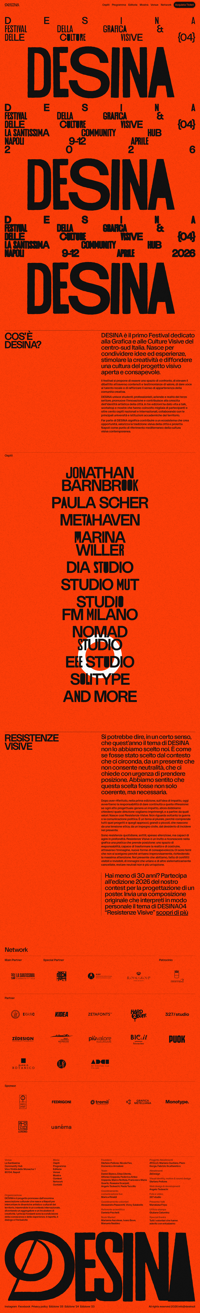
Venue (154, 4)
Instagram (11, 1306)
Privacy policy (39, 1306)
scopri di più (172, 912)
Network (166, 4)
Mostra (144, 4)
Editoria (132, 4)
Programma (119, 4)
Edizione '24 (72, 1306)
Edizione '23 (87, 1306)
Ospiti (106, 4)
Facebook (24, 1306)
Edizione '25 (56, 1306)
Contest (57, 1178)
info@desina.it (186, 1306)
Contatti (57, 1184)
